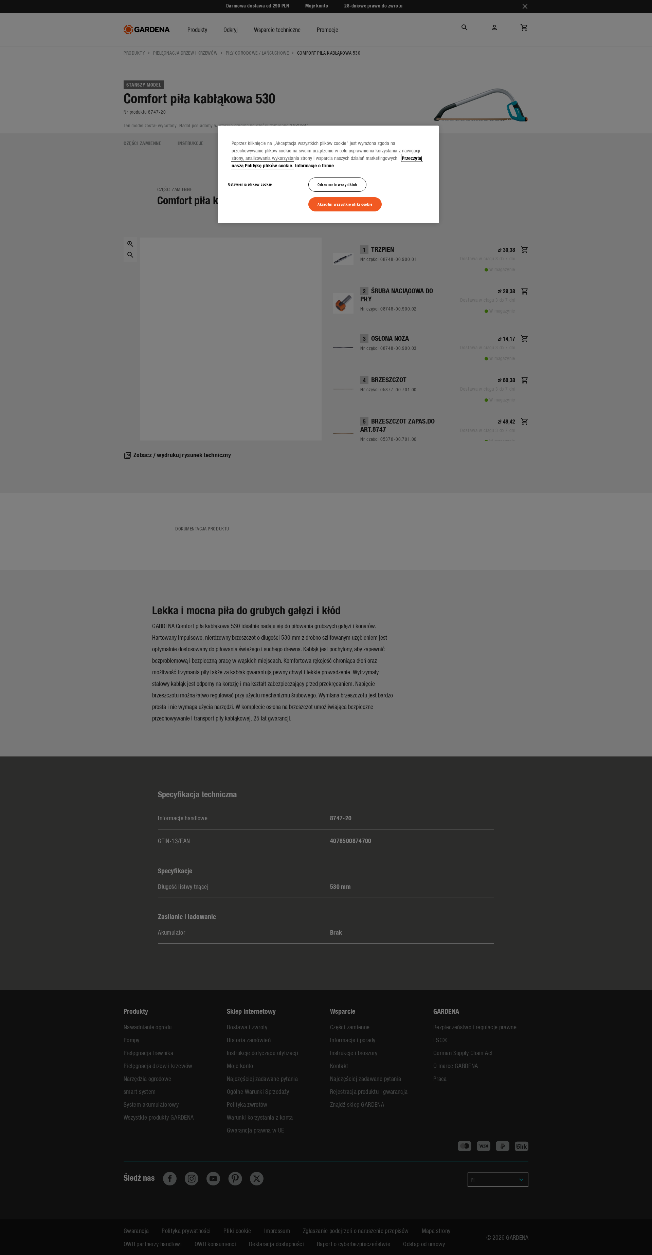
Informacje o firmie (314, 165)
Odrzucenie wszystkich (337, 184)
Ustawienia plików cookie (250, 184)
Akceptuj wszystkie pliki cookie (345, 204)
